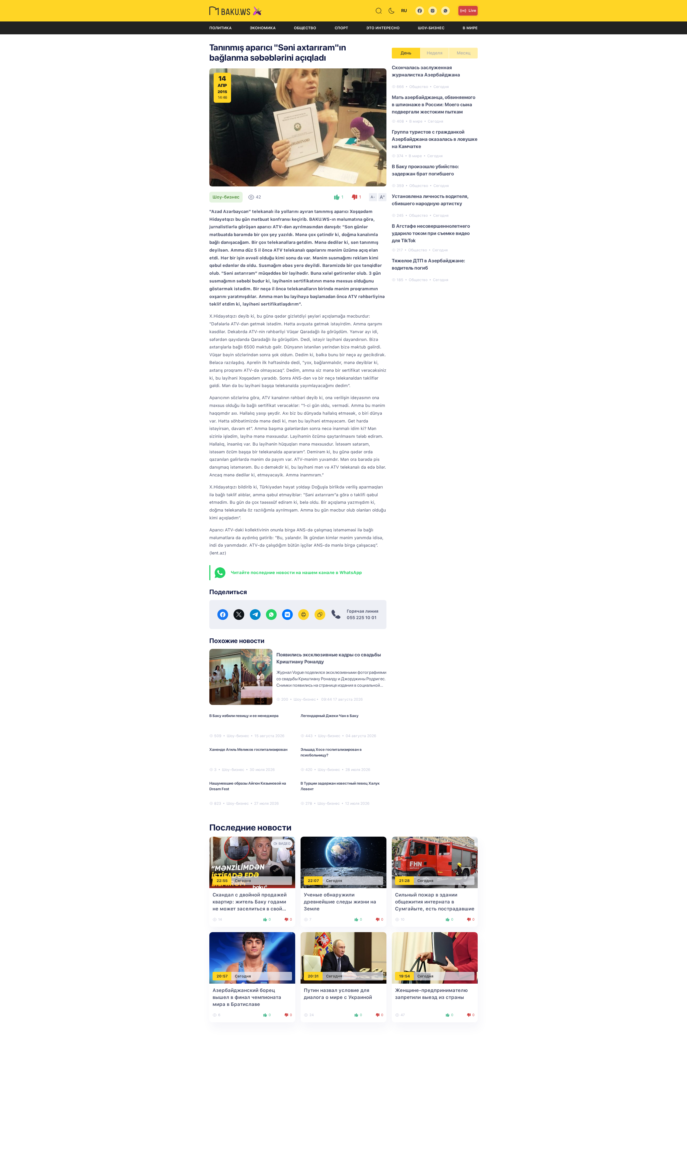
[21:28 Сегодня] (435, 862)
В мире (470, 28)
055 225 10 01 (362, 617)
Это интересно (383, 28)
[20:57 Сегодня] (252, 957)
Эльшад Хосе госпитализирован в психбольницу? (331, 752)
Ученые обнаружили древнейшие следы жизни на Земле (340, 901)
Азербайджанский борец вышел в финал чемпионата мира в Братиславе (247, 997)
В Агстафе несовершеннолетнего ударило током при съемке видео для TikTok (431, 233)
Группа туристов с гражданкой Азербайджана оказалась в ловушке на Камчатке (434, 139)
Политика (220, 28)
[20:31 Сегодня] (343, 957)
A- (373, 197)
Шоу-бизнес (431, 28)
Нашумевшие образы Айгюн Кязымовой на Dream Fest (247, 786)
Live (472, 10)
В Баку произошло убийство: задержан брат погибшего (425, 170)
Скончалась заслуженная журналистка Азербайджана (426, 71)
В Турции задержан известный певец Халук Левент (340, 786)
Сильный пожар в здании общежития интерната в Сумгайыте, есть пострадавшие (434, 901)
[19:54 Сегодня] (435, 957)
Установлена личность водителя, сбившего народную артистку (430, 199)
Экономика (263, 28)
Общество (305, 28)
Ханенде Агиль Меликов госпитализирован (248, 749)
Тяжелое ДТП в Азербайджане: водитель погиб (428, 264)
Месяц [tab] (463, 53)
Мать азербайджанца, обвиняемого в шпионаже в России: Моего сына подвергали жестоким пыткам (433, 104)
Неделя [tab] (435, 53)
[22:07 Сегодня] (343, 862)
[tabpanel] (435, 173)
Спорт (341, 28)
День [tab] (406, 53)
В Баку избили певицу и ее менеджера (244, 716)
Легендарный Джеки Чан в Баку (330, 716)
